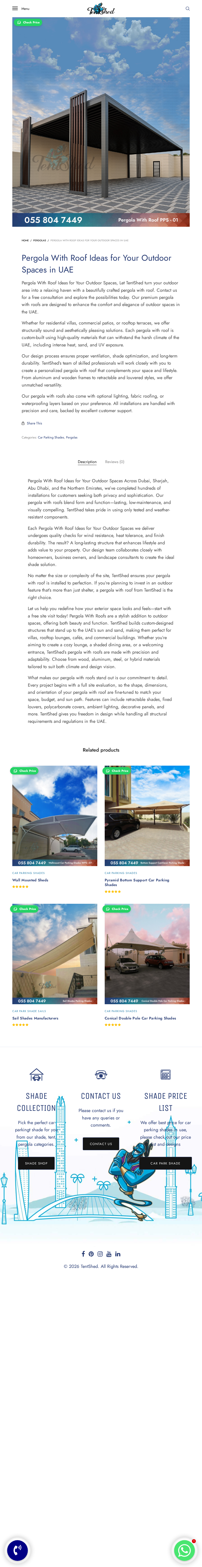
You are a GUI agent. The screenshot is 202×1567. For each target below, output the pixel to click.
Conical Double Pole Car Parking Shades (140, 1018)
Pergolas (39, 240)
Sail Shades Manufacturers (35, 1018)
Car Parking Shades (51, 437)
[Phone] (17, 1550)
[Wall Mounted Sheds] (54, 816)
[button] (36, 1163)
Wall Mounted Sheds (30, 880)
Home (25, 240)
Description (87, 462)
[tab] (87, 462)
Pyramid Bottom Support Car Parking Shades (137, 882)
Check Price (31, 22)
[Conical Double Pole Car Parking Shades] (147, 954)
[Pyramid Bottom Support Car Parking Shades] (147, 816)
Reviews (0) (114, 462)
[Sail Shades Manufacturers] (54, 954)
